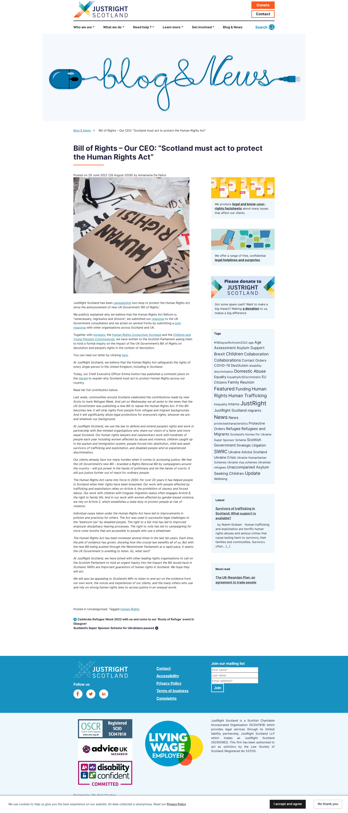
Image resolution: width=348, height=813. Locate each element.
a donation (251, 308)
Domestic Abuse (250, 371)
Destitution (239, 365)
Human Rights (129, 609)
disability (255, 365)
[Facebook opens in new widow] (77, 693)
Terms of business (172, 691)
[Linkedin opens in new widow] (103, 693)
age (251, 342)
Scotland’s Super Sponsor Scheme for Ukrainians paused (114, 628)
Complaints (166, 698)
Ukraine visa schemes (242, 462)
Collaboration (256, 354)
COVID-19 (222, 365)
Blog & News (233, 27)
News (221, 417)
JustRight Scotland (230, 410)
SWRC (220, 451)
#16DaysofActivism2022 (231, 342)
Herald (83, 378)
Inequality (220, 404)
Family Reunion (241, 382)
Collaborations (227, 360)
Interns (233, 404)
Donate (263, 5)
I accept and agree (288, 804)
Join (217, 688)
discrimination (223, 371)
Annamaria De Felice (151, 175)
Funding (243, 389)
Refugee (233, 428)
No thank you (328, 804)
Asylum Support (250, 347)
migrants (254, 410)
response (158, 319)
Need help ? (142, 27)
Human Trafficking (247, 395)
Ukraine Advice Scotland (247, 452)
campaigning (122, 303)
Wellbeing (220, 479)
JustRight (253, 403)
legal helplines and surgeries (237, 260)
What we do (112, 27)
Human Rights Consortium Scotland (136, 335)
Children (234, 354)
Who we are (82, 27)
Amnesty (99, 335)
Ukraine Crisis (225, 457)
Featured (224, 389)
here (125, 355)
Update (252, 473)
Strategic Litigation (251, 445)
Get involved (202, 27)
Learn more (172, 27)
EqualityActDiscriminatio (244, 377)
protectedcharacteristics (231, 423)
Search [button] (261, 27)
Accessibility (167, 676)
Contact (263, 14)
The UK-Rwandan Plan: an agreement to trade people (236, 580)
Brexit (219, 354)
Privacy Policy (176, 804)
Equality (220, 377)
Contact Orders (254, 360)
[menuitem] (86, 27)
